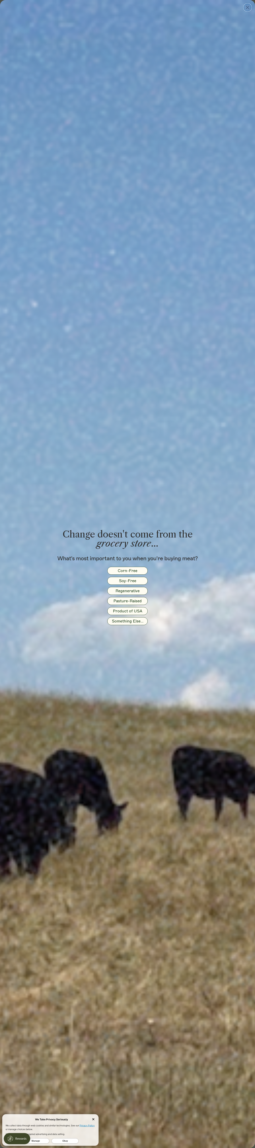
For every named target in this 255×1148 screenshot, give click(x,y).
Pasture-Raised (127, 601)
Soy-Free (127, 580)
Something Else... (127, 621)
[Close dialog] (247, 7)
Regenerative (128, 590)
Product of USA (127, 611)
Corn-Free (127, 570)
